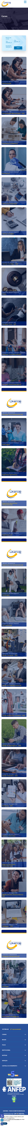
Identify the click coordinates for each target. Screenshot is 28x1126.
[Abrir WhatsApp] (24, 1122)
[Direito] (14, 281)
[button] (2, 1116)
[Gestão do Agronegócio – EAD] (14, 733)
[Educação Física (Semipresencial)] (14, 402)
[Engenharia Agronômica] (14, 462)
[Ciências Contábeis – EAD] (14, 251)
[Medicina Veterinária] (14, 823)
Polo (15, 40)
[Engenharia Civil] (14, 522)
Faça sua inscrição (16, 1029)
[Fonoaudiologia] (14, 613)
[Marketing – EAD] (14, 793)
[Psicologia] (14, 974)
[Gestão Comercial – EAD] (14, 643)
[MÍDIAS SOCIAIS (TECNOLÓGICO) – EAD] (14, 883)
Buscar (18, 48)
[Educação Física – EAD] (14, 312)
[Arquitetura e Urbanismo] (14, 131)
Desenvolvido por (8, 1114)
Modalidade (8, 45)
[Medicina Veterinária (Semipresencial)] (14, 853)
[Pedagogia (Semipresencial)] (14, 944)
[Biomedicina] (14, 161)
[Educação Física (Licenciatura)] (14, 372)
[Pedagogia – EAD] (14, 914)
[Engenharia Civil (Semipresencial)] (14, 552)
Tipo (7, 41)
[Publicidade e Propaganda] (14, 1004)
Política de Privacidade (13, 1119)
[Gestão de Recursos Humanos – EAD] (14, 703)
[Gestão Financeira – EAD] (14, 763)
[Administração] (14, 71)
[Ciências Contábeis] (14, 221)
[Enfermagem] (14, 432)
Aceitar (4, 1123)
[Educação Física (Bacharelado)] (14, 342)
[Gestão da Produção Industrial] (14, 673)
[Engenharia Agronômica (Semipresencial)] (14, 492)
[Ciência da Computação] (14, 191)
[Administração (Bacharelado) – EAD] (14, 101)
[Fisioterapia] (14, 582)
